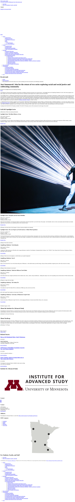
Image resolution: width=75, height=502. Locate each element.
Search (2, 7)
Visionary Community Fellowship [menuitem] (11, 52)
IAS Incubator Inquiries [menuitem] (9, 68)
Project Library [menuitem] (10, 56)
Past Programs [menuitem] (10, 42)
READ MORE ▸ (3, 345)
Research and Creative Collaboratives (12, 479)
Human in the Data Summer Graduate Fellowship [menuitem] (14, 54)
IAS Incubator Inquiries (9, 494)
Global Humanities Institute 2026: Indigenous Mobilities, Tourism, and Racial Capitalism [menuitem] (24, 60)
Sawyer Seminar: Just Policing (13, 489)
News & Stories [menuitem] (6, 65)
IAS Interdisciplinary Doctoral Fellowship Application (15, 496)
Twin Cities (5, 425)
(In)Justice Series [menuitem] (8, 47)
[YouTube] (37, 400)
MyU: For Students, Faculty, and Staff (10, 5)
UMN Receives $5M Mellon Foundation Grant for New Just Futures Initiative (12, 348)
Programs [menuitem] (4, 50)
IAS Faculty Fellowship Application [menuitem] (12, 69)
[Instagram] (37, 402)
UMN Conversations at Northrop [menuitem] (11, 49)
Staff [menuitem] (6, 40)
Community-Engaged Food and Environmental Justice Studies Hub (20, 484)
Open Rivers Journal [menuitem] (11, 61)
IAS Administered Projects (10, 481)
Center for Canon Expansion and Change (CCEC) (17, 483)
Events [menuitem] (4, 44)
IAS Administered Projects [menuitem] (10, 55)
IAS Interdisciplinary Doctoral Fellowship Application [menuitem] (15, 70)
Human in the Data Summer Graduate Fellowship (14, 480)
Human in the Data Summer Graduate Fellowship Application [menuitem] (16, 72)
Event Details (2, 253)
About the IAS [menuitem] (8, 37)
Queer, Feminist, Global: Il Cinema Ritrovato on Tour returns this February (12, 358)
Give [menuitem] (4, 74)
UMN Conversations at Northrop (11, 475)
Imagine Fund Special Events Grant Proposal (13, 499)
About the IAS (8, 463)
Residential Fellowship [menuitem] (9, 51)
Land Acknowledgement (9, 469)
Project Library (10, 482)
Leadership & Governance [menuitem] (10, 39)
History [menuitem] (6, 41)
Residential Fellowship (9, 477)
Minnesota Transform (11, 488)
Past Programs (10, 468)
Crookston (5, 421)
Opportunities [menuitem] (5, 66)
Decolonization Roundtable (10, 474)
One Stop (4, 4)
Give (4, 500)
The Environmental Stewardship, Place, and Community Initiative (20, 485)
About (4, 462)
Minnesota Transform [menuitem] (11, 62)
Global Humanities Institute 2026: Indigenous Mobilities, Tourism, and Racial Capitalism (24, 486)
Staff (6, 466)
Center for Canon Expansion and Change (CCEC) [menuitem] (17, 57)
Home (4, 79)
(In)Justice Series (8, 473)
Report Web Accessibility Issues (57, 460)
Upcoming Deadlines (9, 493)
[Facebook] (37, 401)
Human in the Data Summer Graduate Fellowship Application (16, 498)
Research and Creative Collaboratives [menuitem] (12, 53)
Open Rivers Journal (11, 487)
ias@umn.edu (3, 411)
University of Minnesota (12, 460)
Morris (4, 423)
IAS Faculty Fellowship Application (12, 495)
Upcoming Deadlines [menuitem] (9, 67)
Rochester (5, 424)
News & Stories (6, 80)
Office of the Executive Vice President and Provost (27, 415)
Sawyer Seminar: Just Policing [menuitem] (13, 63)
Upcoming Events (8, 472)
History (6, 467)
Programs (4, 476)
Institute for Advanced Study (5, 9)
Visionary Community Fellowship (11, 478)
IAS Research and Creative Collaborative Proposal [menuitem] (14, 71)
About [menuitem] (4, 36)
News (1, 90)
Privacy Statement (49, 460)
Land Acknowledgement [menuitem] (9, 43)
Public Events (3, 332)
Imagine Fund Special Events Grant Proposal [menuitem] (13, 73)
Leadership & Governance (10, 465)
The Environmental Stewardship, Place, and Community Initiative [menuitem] (20, 59)
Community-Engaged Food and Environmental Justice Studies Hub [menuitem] (20, 58)
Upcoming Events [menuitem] (8, 46)
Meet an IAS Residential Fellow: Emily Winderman (12, 337)
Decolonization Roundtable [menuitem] (10, 48)
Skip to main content (4, 0)
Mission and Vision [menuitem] (8, 38)
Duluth (4, 422)
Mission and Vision (8, 464)
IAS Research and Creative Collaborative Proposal (14, 497)
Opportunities (5, 492)
